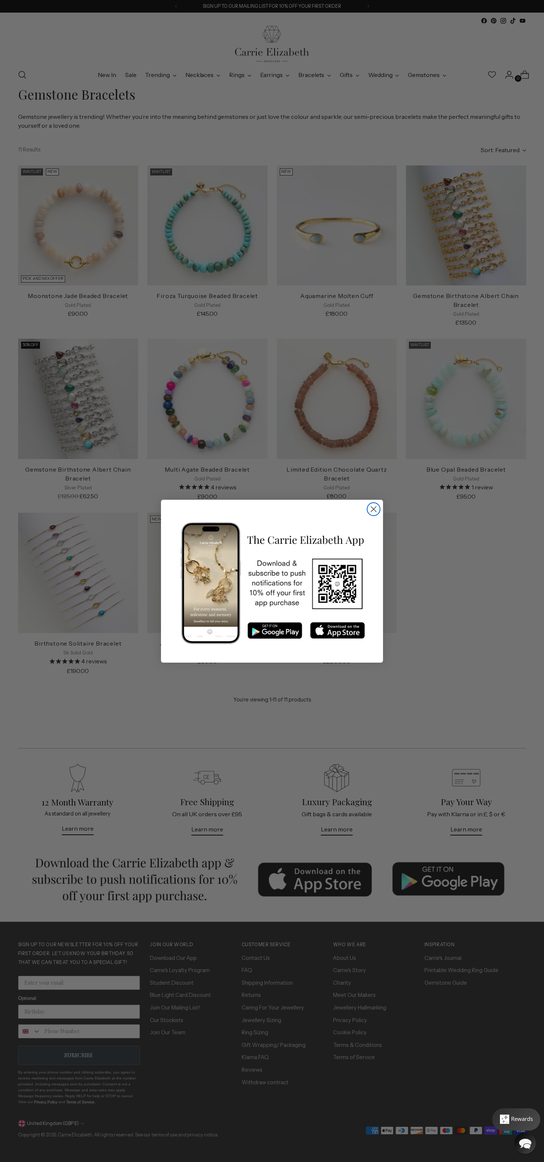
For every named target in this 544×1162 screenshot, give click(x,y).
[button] (525, 1143)
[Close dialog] (373, 509)
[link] (272, 583)
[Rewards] (516, 1119)
